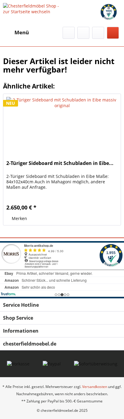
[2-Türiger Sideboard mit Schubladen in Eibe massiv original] (62, 124)
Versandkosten (94, 386)
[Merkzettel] (83, 33)
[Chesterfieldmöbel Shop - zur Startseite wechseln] (32, 8)
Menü (21, 32)
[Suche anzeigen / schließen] (69, 33)
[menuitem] (16, 32)
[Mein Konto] (98, 33)
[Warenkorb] (113, 33)
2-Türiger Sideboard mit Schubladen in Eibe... (59, 163)
